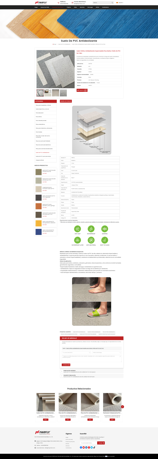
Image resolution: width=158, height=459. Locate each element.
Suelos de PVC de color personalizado (88, 334)
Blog (95, 456)
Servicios (82, 7)
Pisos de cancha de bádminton (43, 145)
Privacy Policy (102, 456)
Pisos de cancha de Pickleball (43, 141)
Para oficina (39, 116)
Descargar (90, 7)
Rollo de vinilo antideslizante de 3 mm (69, 334)
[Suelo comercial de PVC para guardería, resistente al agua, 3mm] (39, 223)
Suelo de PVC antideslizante (64, 44)
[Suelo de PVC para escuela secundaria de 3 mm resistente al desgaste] (39, 215)
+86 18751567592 (64, 2)
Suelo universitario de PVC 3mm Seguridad (49, 196)
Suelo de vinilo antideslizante (94, 332)
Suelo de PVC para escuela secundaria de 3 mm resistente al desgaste (49, 213)
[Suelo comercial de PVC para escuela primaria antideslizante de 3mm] (39, 232)
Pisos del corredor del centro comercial (43, 136)
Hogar (36, 7)
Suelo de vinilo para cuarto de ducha (107, 334)
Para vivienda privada (41, 120)
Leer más (44, 173)
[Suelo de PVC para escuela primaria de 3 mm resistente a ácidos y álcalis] (39, 181)
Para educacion (39, 113)
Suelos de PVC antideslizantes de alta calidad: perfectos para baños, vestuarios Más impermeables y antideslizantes (45, 413)
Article (97, 7)
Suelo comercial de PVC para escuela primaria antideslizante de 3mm (48, 231)
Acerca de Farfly (45, 7)
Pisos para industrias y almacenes (44, 128)
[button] (122, 406)
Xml (97, 456)
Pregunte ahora (83, 90)
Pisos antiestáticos (40, 124)
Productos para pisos (57, 7)
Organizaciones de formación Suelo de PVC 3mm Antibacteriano (48, 188)
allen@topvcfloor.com (80, 2)
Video (75, 7)
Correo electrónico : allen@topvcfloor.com (45, 448)
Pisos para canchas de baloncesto (44, 148)
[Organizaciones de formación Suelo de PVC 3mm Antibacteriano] (39, 189)
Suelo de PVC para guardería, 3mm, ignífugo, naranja (49, 205)
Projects (69, 7)
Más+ (45, 419)
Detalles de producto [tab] (65, 101)
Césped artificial (40, 160)
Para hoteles (39, 132)
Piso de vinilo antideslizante (109, 332)
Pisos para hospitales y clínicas (43, 105)
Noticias (67, 443)
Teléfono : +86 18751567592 (42, 445)
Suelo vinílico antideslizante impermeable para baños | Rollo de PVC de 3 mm (85, 348)
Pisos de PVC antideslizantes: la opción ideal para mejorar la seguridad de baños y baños (90, 413)
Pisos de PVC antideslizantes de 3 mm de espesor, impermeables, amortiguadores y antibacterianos (68, 413)
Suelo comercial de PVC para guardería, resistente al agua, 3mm (49, 222)
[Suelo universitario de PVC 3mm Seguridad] (39, 198)
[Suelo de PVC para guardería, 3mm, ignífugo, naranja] (39, 206)
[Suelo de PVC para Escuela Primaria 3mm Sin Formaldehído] (39, 172)
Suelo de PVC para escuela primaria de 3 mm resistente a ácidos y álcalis (49, 179)
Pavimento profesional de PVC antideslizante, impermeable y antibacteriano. (112, 413)
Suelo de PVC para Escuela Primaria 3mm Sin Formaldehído (49, 171)
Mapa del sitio (90, 456)
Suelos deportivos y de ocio (42, 109)
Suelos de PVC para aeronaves (43, 156)
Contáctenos (105, 7)
